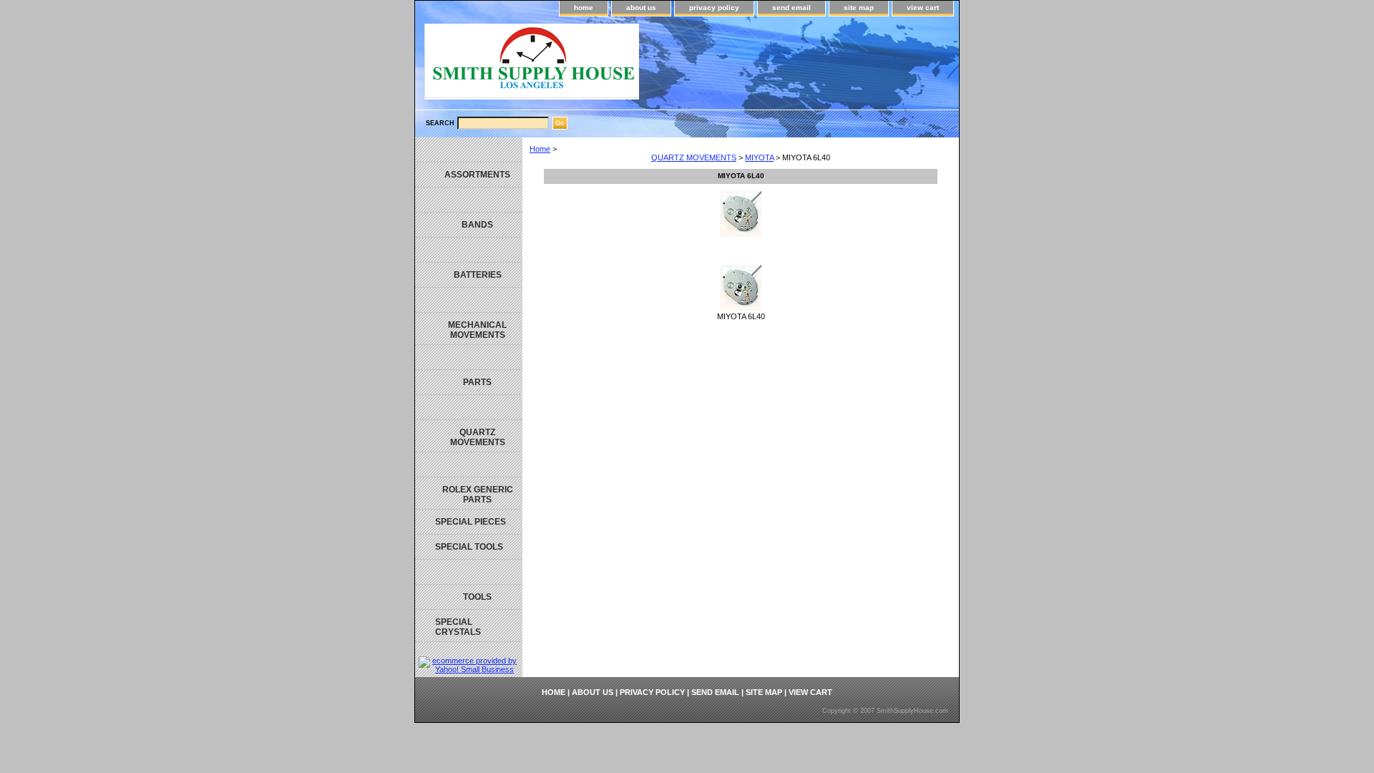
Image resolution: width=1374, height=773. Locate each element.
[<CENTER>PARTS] (468, 357)
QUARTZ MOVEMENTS (693, 157)
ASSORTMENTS (477, 175)
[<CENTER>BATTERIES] (468, 250)
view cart (923, 7)
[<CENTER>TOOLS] (468, 572)
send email (791, 7)
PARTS (477, 382)
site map (859, 7)
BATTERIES (478, 275)
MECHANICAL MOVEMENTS (477, 330)
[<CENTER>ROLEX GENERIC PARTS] (468, 464)
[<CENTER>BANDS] (468, 200)
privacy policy (714, 7)
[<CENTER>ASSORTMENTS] (468, 149)
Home (540, 149)
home (583, 7)
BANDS (477, 225)
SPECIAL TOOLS (469, 547)
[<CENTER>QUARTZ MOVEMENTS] (468, 407)
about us (641, 7)
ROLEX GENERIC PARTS (477, 495)
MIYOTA (759, 157)
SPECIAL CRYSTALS (458, 627)
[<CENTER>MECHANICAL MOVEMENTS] (468, 300)
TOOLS (477, 597)
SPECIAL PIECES (470, 522)
